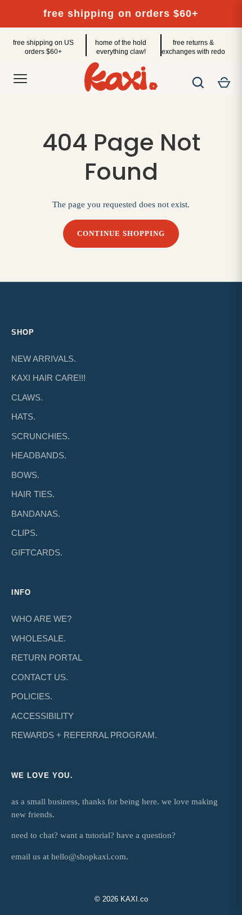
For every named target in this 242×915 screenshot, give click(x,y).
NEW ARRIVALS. (43, 358)
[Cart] (224, 82)
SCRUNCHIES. (40, 436)
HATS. (23, 416)
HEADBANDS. (38, 455)
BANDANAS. (35, 513)
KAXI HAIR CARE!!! (48, 378)
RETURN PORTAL (46, 657)
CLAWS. (27, 397)
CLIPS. (24, 533)
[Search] (198, 82)
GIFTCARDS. (36, 552)
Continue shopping (121, 233)
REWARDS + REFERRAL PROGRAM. (84, 735)
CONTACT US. (39, 677)
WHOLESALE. (38, 638)
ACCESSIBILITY (42, 716)
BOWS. (25, 475)
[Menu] (20, 79)
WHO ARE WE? (41, 618)
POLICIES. (31, 696)
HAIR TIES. (33, 494)
